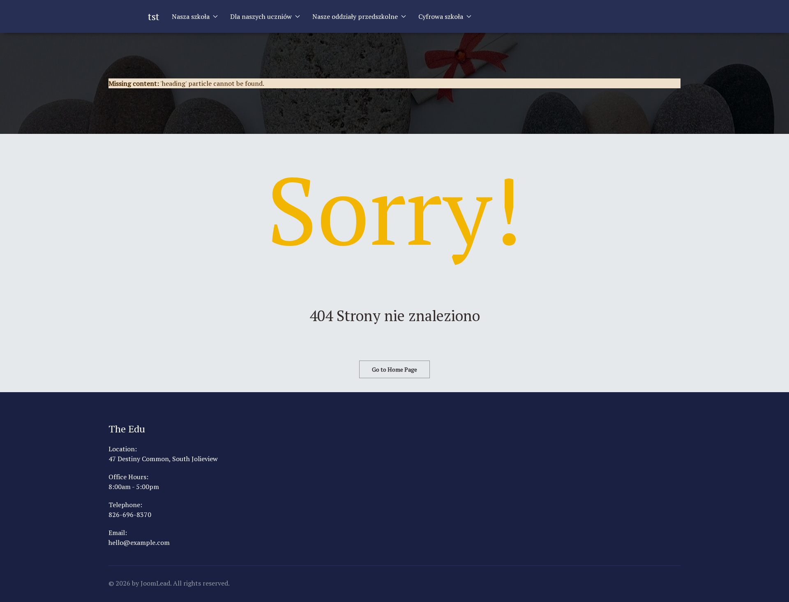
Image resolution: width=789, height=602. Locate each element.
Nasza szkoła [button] (191, 16)
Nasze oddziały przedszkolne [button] (355, 16)
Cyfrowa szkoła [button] (440, 16)
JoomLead (155, 583)
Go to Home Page (394, 369)
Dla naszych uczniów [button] (261, 16)
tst (153, 16)
